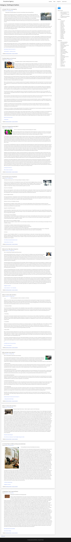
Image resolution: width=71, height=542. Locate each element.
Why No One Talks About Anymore (10, 249)
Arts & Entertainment (64, 43)
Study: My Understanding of (8, 434)
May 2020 (62, 36)
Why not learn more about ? (8, 169)
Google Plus (59, 1)
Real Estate (62, 58)
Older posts (3, 536)
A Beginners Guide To (7, 285)
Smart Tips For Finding (7, 530)
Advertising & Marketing (64, 42)
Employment (62, 47)
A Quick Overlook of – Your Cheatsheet (10, 287)
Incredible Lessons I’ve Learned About (10, 343)
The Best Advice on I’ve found (9, 58)
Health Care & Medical (64, 51)
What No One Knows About (8, 117)
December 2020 (63, 31)
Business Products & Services (65, 45)
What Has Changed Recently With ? (10, 126)
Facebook (50, 1)
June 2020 (62, 35)
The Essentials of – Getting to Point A (9, 51)
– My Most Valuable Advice (8, 482)
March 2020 (62, 38)
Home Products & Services (64, 52)
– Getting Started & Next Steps (8, 398)
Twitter (54, 1)
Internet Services (63, 53)
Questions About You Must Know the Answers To (11, 396)
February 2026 (63, 20)
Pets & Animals (63, 57)
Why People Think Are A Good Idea (9, 528)
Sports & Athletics (63, 61)
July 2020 (62, 34)
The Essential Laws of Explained (9, 176)
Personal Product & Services (64, 56)
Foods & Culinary (63, 49)
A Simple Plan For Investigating (9, 9)
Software (62, 60)
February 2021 (63, 29)
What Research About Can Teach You (9, 49)
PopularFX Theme (41, 539)
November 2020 (63, 32)
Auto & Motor (62, 44)
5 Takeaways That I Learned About (10, 491)
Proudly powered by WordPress (32, 539)
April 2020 (62, 37)
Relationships (63, 59)
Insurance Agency (8, 1)
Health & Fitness (63, 50)
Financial (62, 48)
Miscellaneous (63, 55)
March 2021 (62, 28)
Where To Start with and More (9, 294)
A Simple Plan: (6, 119)
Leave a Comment (15, 53)
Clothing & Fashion (9, 53)
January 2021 (62, 30)
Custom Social (64, 1)
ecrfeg (12, 10)
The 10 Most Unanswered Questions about (10, 239)
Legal (61, 54)
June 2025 (62, 21)
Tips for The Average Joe (8, 345)
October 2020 (63, 33)
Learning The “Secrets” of (8, 167)
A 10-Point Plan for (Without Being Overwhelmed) (13, 444)
